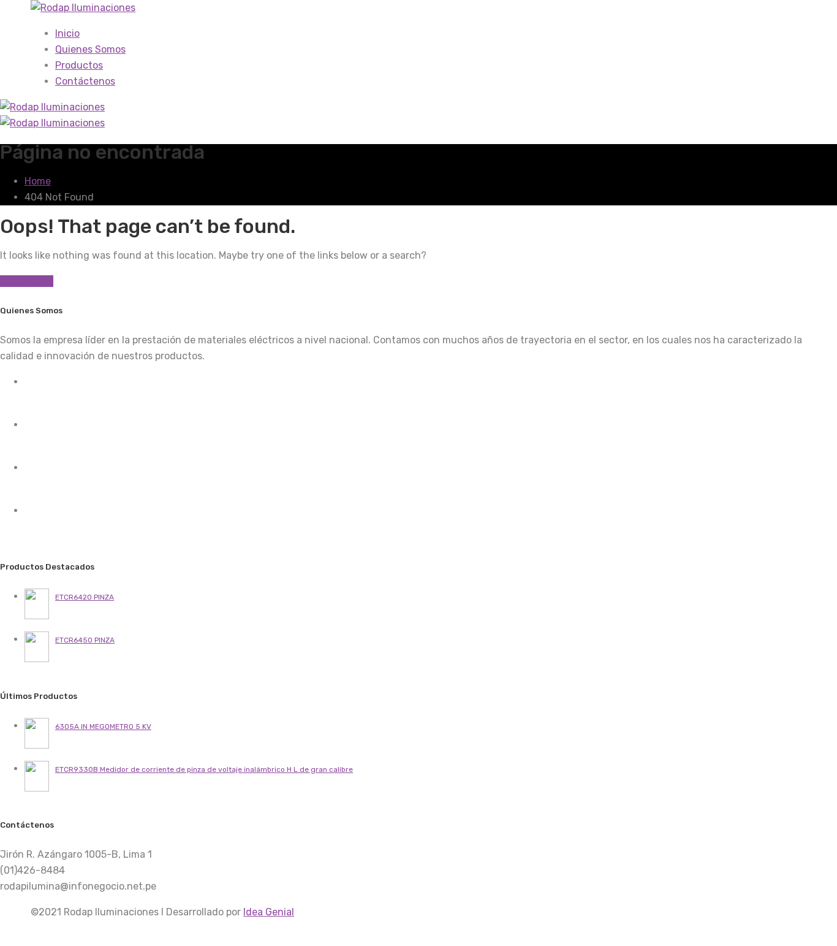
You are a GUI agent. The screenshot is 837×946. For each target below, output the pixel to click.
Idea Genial (268, 912)
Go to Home (26, 281)
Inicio (67, 33)
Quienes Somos (90, 49)
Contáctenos (85, 81)
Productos (79, 65)
